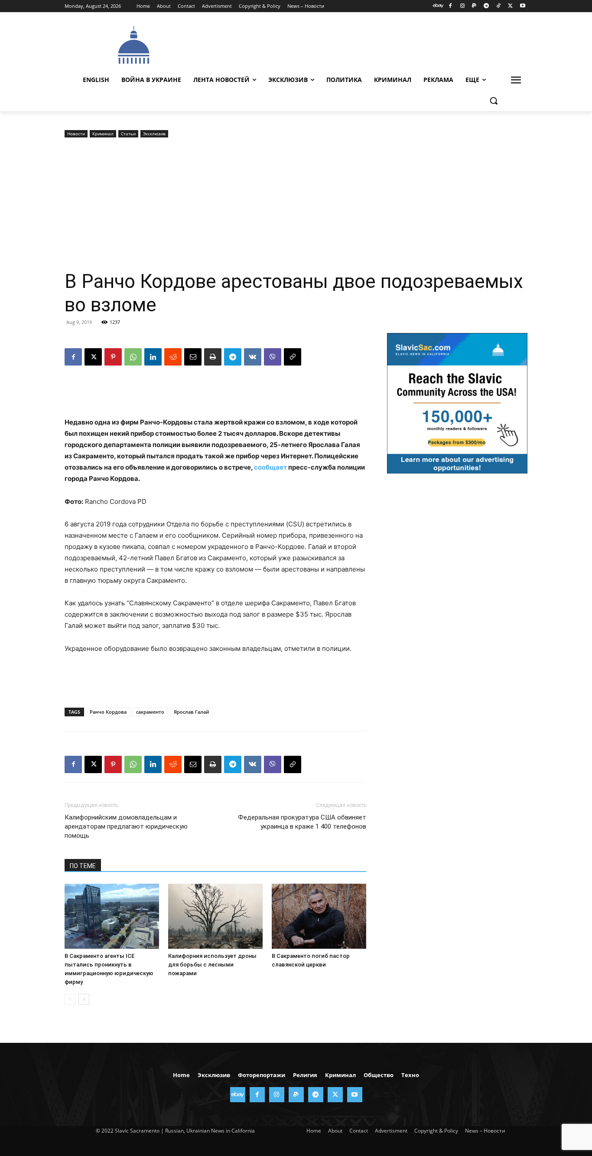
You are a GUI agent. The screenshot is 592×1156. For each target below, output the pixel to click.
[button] (493, 100)
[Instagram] (462, 6)
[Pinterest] (113, 357)
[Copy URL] (292, 357)
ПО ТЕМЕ (83, 865)
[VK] (252, 357)
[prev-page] (70, 999)
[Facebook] (450, 6)
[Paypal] (474, 6)
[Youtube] (522, 6)
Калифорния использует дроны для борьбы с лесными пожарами (212, 964)
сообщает (270, 467)
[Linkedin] (153, 357)
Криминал (103, 134)
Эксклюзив (154, 134)
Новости (76, 134)
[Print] (212, 357)
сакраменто (150, 712)
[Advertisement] (361, 43)
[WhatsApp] (133, 357)
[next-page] (83, 999)
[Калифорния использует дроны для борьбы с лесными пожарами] (215, 916)
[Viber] (272, 357)
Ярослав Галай (191, 712)
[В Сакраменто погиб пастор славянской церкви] (319, 916)
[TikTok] (499, 6)
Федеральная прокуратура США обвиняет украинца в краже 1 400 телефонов (302, 821)
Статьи (128, 134)
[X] (510, 6)
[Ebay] (438, 6)
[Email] (193, 357)
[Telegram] (486, 6)
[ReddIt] (173, 357)
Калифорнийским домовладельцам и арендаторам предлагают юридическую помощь (126, 826)
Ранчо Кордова (108, 712)
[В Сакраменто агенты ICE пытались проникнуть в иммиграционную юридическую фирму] (112, 916)
